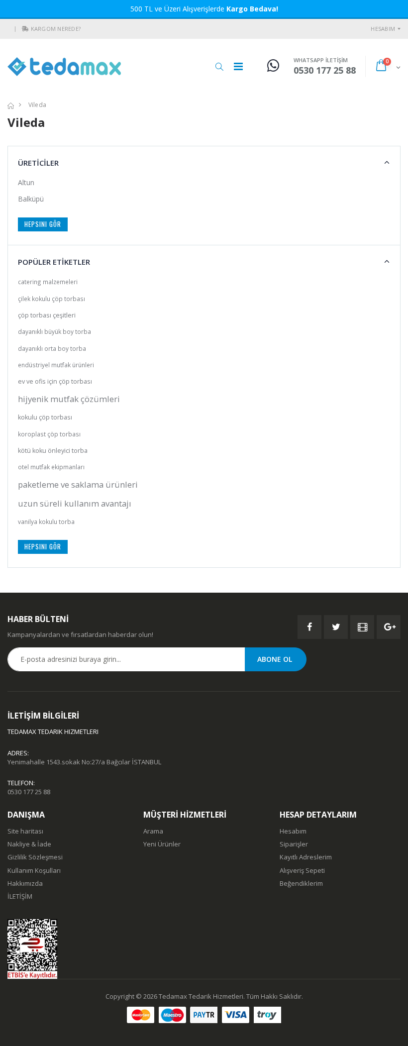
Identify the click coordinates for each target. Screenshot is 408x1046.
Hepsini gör (42, 224)
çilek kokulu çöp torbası (51, 299)
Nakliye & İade (29, 843)
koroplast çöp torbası (49, 434)
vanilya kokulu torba (46, 521)
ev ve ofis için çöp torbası (55, 381)
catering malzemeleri (48, 282)
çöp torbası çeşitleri (47, 315)
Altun (26, 182)
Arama (153, 831)
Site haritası (25, 831)
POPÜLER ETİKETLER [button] (54, 262)
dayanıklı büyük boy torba (54, 331)
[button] (25, 29)
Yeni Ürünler (162, 843)
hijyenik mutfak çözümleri (69, 399)
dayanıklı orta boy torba (52, 348)
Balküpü (31, 199)
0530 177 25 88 (28, 791)
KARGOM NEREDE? (56, 28)
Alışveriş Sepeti (302, 870)
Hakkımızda (25, 883)
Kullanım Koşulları (34, 870)
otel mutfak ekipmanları (51, 467)
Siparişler (294, 843)
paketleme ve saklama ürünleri (78, 484)
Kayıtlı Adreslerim (306, 856)
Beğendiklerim (301, 883)
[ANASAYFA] (10, 105)
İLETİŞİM (19, 896)
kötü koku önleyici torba (53, 450)
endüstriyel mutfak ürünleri (56, 365)
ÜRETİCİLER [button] (38, 163)
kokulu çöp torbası (45, 417)
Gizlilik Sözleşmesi (35, 856)
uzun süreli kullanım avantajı (74, 503)
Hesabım (383, 28)
